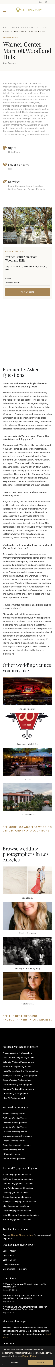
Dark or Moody (9, 1251)
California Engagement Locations (18, 1179)
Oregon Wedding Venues (14, 1140)
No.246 (28, 779)
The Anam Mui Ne (28, 814)
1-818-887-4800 (12, 282)
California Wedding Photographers (18, 1057)
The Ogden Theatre (27, 708)
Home (6, 27)
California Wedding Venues (15, 1118)
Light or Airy (8, 1255)
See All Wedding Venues (14, 1158)
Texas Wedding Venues (13, 1149)
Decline (14, 1362)
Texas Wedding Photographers (17, 1080)
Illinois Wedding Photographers (17, 1066)
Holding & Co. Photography (27, 968)
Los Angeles (37, 27)
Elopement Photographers (15, 1269)
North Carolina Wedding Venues (17, 1136)
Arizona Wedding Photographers (17, 1053)
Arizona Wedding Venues (14, 1113)
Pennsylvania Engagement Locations (19, 1201)
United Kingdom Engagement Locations (21, 1215)
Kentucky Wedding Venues (15, 1127)
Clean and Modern (11, 1264)
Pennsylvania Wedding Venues (17, 1145)
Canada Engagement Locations (17, 1210)
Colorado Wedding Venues (15, 1122)
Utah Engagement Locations (16, 1206)
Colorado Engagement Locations (18, 1183)
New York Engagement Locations (18, 1188)
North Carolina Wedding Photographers (20, 1071)
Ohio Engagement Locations (16, 1192)
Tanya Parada (27, 1003)
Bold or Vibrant (9, 1260)
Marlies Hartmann (27, 933)
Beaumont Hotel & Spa (27, 744)
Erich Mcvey (27, 897)
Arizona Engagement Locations (17, 1174)
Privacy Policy (29, 1356)
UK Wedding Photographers (15, 1093)
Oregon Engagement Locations (17, 1197)
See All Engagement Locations (17, 1219)
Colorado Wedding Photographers (18, 1062)
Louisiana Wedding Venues (15, 1131)
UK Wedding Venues (12, 1154)
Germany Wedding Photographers (18, 1089)
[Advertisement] (27, 332)
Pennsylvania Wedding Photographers (20, 1075)
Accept (40, 1362)
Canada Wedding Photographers (17, 1084)
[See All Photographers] (14, 1098)
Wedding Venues (20, 27)
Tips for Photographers (22, 1235)
